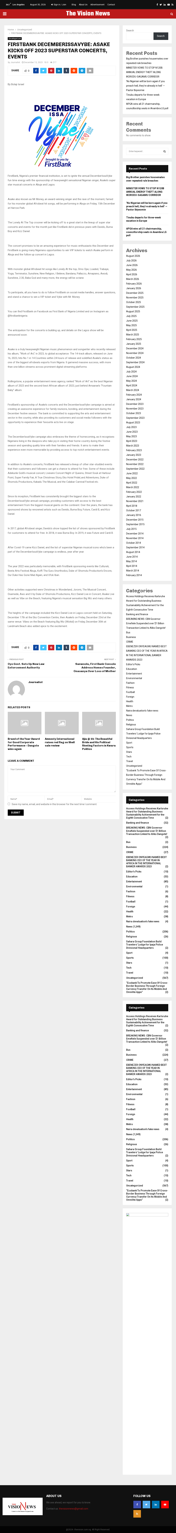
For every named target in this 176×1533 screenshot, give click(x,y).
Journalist (15, 62)
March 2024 (132, 390)
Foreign (130, 696)
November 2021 (135, 501)
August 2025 (133, 311)
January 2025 (133, 343)
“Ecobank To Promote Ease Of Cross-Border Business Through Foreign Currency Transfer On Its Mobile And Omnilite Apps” (147, 987)
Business (131, 637)
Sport (129, 742)
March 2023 (132, 445)
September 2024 (135, 362)
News (129, 715)
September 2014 (135, 547)
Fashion (130, 682)
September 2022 (135, 468)
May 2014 (131, 561)
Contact (111, 4)
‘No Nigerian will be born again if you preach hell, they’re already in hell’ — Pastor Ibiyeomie (145, 86)
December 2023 (135, 404)
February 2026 (134, 283)
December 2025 (135, 293)
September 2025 (135, 306)
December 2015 (135, 519)
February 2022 (134, 492)
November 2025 (135, 297)
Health (129, 701)
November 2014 (135, 538)
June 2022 (132, 473)
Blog (74, 4)
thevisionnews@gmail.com (73, 1508)
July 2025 (131, 316)
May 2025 (131, 325)
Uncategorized (15, 38)
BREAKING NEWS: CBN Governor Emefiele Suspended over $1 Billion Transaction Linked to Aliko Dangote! (146, 623)
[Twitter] (146, 1504)
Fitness (130, 687)
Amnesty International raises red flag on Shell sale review (60, 742)
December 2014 (135, 533)
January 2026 (133, 288)
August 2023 (133, 422)
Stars (129, 752)
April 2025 (131, 330)
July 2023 (131, 427)
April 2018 (131, 505)
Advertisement (97, 4)
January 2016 (133, 515)
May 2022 (131, 478)
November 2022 (135, 464)
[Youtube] (165, 1504)
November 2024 (135, 353)
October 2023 (133, 413)
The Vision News (88, 14)
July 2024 (131, 371)
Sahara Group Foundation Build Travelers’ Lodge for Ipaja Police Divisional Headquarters (143, 733)
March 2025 (132, 334)
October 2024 (133, 357)
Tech (128, 756)
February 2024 (134, 394)
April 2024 (131, 385)
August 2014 (133, 552)
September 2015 (135, 524)
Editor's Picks (133, 664)
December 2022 (135, 459)
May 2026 (131, 269)
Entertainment (134, 673)
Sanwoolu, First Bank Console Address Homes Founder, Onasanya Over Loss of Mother (95, 667)
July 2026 (131, 260)
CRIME (129, 641)
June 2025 (132, 320)
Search (130, 30)
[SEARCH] (164, 151)
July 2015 (131, 529)
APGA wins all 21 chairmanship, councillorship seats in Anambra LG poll (146, 232)
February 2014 (134, 575)
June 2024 (132, 376)
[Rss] (137, 1514)
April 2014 (131, 566)
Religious (131, 724)
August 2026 (133, 256)
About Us (83, 4)
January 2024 (133, 399)
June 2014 (132, 556)
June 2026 (132, 265)
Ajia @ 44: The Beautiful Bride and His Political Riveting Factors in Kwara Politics (99, 744)
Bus (128, 632)
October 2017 (133, 510)
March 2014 (132, 570)
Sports (129, 747)
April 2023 (131, 441)
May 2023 (131, 436)
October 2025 (133, 302)
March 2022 (132, 487)
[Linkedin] (156, 1504)
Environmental (134, 678)
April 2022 (131, 482)
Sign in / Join (59, 4)
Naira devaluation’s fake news (142, 710)
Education (131, 669)
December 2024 (135, 348)
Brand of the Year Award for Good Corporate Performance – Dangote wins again (24, 744)
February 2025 (134, 339)
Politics (130, 720)
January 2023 (133, 455)
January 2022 (133, 496)
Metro (129, 706)
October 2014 (133, 542)
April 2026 (131, 274)
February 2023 (134, 450)
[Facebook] (137, 1504)
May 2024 (131, 380)
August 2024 (133, 367)
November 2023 (135, 408)
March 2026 (132, 279)
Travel (129, 761)
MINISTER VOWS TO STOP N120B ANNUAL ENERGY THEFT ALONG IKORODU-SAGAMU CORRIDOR (144, 72)
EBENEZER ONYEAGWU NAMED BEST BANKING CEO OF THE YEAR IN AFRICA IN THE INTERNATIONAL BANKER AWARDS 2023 (146, 862)
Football (130, 692)
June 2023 (132, 431)
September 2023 (135, 418)
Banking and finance (137, 614)
